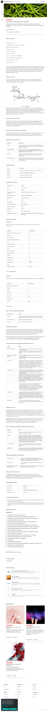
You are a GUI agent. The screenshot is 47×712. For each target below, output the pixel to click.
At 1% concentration (26, 378)
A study (20, 392)
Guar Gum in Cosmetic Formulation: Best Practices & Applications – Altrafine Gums (24, 543)
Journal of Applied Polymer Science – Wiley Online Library (19, 536)
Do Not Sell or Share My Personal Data (7, 706)
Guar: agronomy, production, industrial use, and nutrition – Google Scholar (22, 518)
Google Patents (12, 271)
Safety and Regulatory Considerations (14, 57)
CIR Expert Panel (11, 474)
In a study (21, 348)
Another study (32, 362)
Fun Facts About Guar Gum (12, 59)
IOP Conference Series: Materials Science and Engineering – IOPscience (22, 524)
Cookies (39, 709)
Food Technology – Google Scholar (14, 529)
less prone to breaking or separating (28, 441)
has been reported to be (30, 110)
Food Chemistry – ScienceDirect (14, 541)
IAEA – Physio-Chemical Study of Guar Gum (16, 523)
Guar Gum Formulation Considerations (14, 55)
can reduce (33, 366)
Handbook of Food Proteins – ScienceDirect (16, 514)
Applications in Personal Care (12, 47)
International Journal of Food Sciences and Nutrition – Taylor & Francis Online (23, 526)
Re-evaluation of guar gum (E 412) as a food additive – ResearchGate (21, 516)
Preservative (10, 637)
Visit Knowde (42, 1)
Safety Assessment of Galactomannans (15, 544)
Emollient (14, 675)
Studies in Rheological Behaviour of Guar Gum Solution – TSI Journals (21, 534)
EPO (10, 306)
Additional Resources (10, 62)
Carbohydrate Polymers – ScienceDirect (15, 519)
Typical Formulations (10, 53)
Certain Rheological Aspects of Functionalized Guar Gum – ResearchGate (22, 528)
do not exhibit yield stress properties (30, 339)
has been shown (30, 414)
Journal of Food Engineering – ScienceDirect (16, 538)
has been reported (24, 386)
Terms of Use (44, 709)
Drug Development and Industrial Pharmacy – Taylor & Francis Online (21, 521)
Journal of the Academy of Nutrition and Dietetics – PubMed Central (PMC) (22, 531)
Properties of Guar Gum (11, 51)
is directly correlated (37, 357)
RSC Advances (10, 539)
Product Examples (10, 49)
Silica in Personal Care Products (13, 552)
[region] (9, 705)
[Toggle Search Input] (37, 1)
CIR (21, 465)
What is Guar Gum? (10, 42)
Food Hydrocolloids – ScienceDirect (14, 533)
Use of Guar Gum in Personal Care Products (15, 45)
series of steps (36, 121)
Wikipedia (27, 106)
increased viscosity (22, 373)
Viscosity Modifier (10, 29)
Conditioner (15, 637)
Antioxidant (35, 639)
